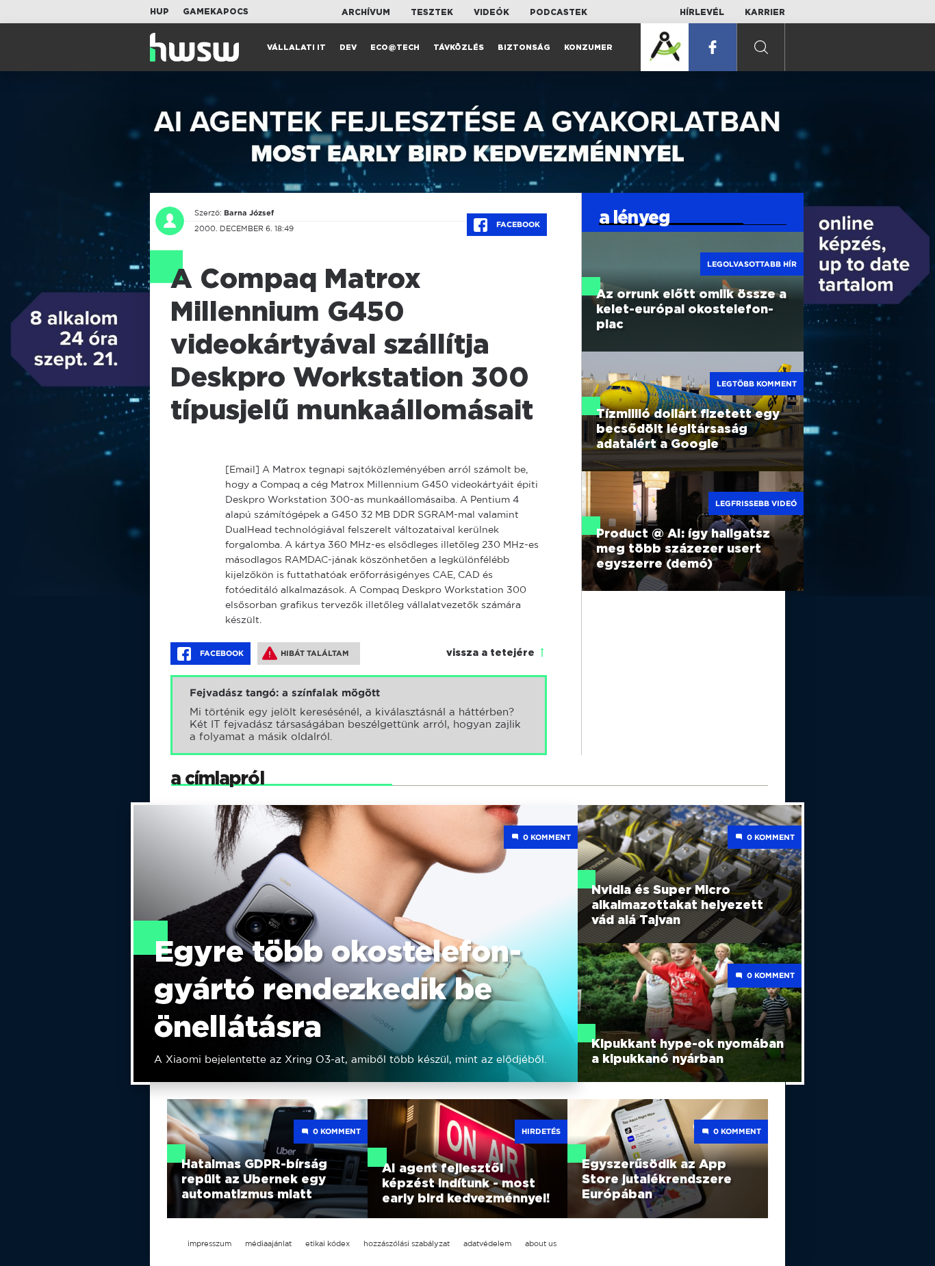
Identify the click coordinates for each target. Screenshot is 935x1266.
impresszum (209, 1243)
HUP (159, 12)
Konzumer (588, 47)
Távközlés (458, 47)
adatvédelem (487, 1243)
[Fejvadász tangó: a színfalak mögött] (358, 715)
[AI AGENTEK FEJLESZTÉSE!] (665, 47)
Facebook (517, 224)
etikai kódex (327, 1243)
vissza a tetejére (490, 653)
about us (540, 1243)
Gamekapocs (215, 12)
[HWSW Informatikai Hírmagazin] (194, 47)
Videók (491, 12)
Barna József (249, 212)
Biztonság (524, 47)
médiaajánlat (268, 1243)
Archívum (366, 12)
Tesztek (432, 12)
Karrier (765, 12)
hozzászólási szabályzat (406, 1243)
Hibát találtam (315, 653)
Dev (348, 47)
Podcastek (558, 12)
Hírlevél (702, 12)
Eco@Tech (395, 47)
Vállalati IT (296, 47)
